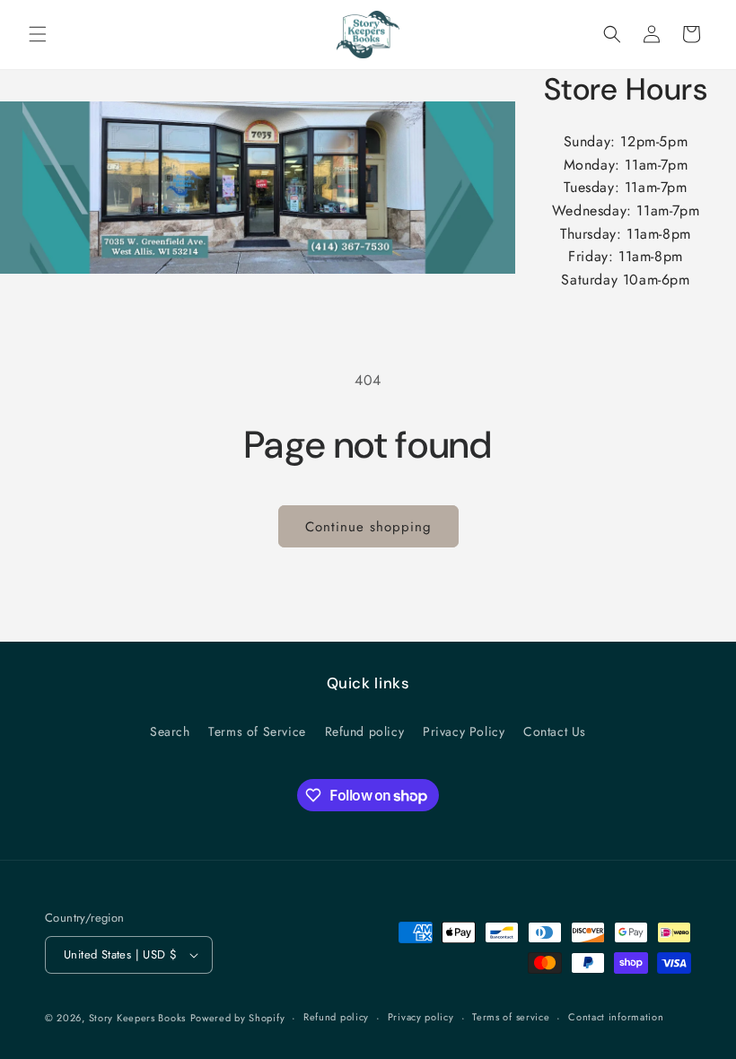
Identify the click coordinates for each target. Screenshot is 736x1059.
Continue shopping (368, 527)
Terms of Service (257, 731)
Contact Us (554, 731)
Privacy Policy (463, 731)
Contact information (615, 1017)
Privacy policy (421, 1017)
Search (170, 731)
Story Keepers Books (137, 1018)
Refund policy (365, 731)
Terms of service (510, 1017)
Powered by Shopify (237, 1018)
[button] (37, 34)
